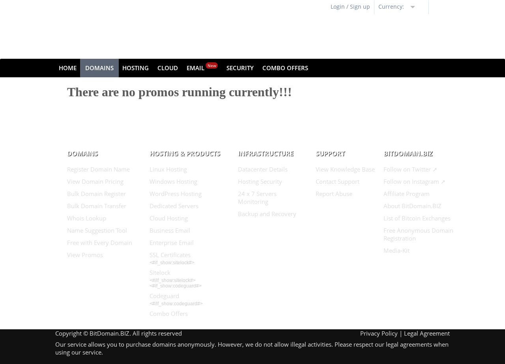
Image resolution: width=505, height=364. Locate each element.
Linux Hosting (168, 169)
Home (68, 68)
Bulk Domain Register (96, 194)
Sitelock (160, 272)
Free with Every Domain (99, 242)
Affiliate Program (406, 194)
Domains (99, 68)
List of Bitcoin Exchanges (417, 218)
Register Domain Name (98, 169)
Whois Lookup (86, 218)
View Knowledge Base (345, 169)
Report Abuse (334, 194)
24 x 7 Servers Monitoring (257, 197)
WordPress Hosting (176, 194)
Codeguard (164, 296)
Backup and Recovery (267, 214)
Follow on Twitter (407, 169)
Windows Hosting (173, 181)
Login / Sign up (350, 6)
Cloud (167, 68)
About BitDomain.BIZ (412, 206)
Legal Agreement (427, 333)
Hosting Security (260, 181)
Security (240, 68)
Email (201, 67)
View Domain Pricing (95, 181)
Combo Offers (285, 68)
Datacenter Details (263, 169)
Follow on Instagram (411, 181)
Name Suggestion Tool (97, 230)
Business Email (170, 230)
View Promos (85, 255)
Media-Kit (396, 250)
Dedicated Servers (174, 206)
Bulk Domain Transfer (96, 206)
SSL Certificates (170, 255)
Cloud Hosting (169, 218)
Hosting (135, 68)
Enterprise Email (172, 242)
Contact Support (337, 181)
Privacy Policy (379, 333)
